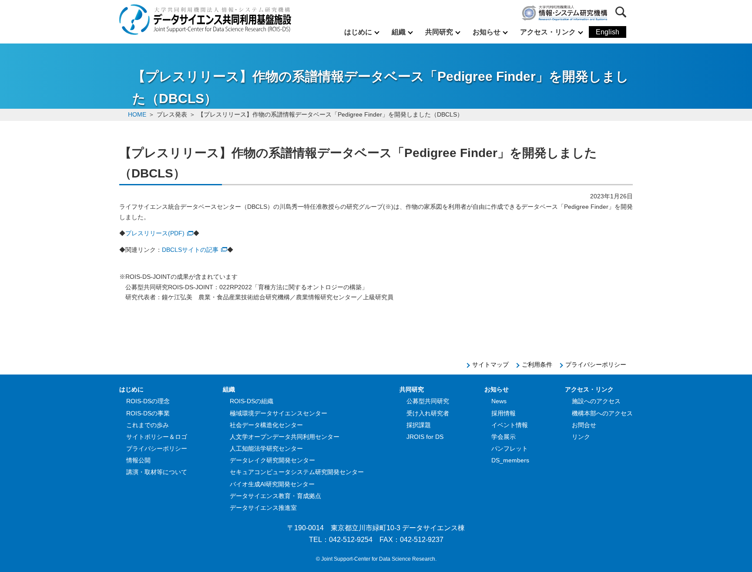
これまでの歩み (147, 424)
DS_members (510, 460)
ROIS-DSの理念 (148, 401)
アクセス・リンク (548, 32)
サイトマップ (490, 364)
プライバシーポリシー (595, 364)
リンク (581, 436)
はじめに (358, 32)
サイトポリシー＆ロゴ (156, 436)
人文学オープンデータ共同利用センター (284, 436)
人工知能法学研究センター (266, 448)
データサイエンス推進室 (263, 507)
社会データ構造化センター (266, 424)
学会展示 (503, 436)
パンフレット (509, 448)
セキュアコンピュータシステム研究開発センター (297, 471)
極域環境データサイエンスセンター (278, 413)
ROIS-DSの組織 (251, 401)
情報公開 (138, 460)
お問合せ (584, 424)
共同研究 (439, 32)
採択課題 (418, 424)
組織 (399, 32)
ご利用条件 (537, 364)
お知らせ (486, 32)
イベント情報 (509, 424)
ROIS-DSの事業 (148, 413)
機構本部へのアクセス (602, 413)
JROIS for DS (424, 436)
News (499, 401)
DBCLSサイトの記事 (190, 249)
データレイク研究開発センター (272, 460)
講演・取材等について (156, 471)
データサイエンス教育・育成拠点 (275, 495)
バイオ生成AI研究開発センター (272, 484)
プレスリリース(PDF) (155, 233)
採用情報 (503, 413)
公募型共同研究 (427, 401)
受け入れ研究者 (427, 413)
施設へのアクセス (596, 401)
